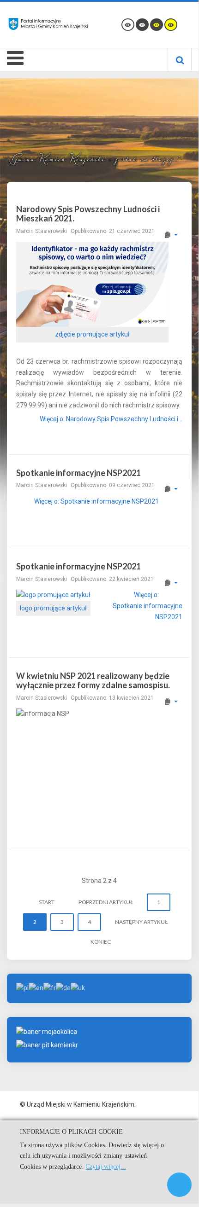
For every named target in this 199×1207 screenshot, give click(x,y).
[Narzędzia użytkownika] (170, 235)
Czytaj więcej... (105, 1166)
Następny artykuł (141, 921)
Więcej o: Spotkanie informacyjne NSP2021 (96, 501)
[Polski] (22, 988)
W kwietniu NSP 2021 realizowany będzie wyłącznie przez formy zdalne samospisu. (93, 680)
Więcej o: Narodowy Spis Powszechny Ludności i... (111, 419)
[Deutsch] (63, 988)
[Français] (49, 988)
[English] (36, 988)
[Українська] (78, 988)
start (46, 902)
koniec (100, 941)
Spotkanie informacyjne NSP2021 (78, 473)
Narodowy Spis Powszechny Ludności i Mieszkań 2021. (88, 213)
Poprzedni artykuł (105, 902)
